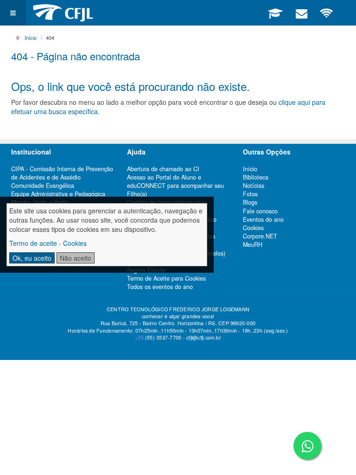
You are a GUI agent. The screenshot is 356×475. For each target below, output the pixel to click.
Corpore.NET (260, 236)
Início (31, 37)
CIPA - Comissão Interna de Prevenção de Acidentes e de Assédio (62, 173)
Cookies (253, 228)
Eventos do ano (263, 219)
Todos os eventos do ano (160, 286)
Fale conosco (260, 211)
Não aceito (75, 258)
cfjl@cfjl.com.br (203, 337)
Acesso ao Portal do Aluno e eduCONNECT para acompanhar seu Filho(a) (175, 185)
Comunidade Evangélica (42, 185)
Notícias (253, 185)
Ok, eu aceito (32, 258)
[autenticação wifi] (326, 12)
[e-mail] (301, 12)
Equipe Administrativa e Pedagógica (58, 194)
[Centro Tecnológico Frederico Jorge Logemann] (63, 13)
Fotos (250, 194)
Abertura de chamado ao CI (163, 169)
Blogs (250, 202)
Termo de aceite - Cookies (48, 243)
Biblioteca (255, 177)
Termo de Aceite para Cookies (166, 278)
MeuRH (252, 244)
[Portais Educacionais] (275, 12)
